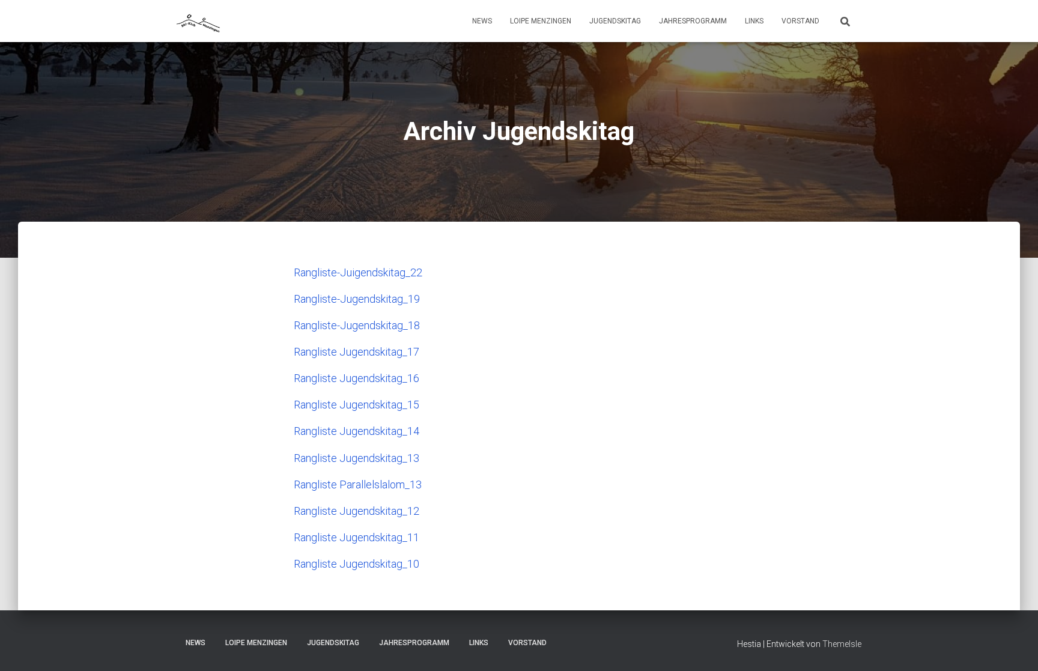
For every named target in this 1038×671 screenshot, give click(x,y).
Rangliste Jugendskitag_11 (356, 537)
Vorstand (800, 21)
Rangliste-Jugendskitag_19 (357, 299)
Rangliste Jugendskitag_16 (356, 378)
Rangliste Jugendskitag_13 (356, 458)
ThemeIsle (841, 644)
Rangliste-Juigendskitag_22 (358, 272)
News (482, 21)
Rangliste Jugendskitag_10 (356, 563)
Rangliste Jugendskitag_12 (356, 511)
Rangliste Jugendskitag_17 (356, 351)
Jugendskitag (615, 21)
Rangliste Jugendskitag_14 (356, 431)
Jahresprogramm (693, 21)
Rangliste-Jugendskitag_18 (357, 325)
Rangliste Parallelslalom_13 (358, 484)
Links (754, 21)
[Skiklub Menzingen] (199, 21)
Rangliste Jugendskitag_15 (356, 404)
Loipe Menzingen (540, 21)
